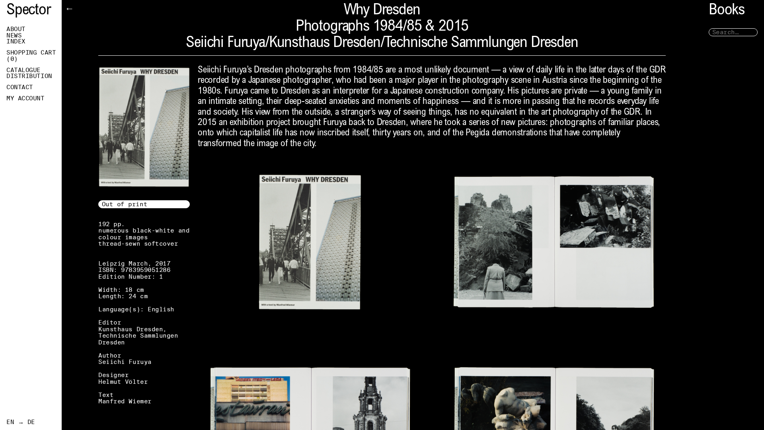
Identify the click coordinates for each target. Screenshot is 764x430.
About (15, 29)
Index (15, 41)
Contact (19, 87)
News (13, 35)
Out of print (125, 204)
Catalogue (23, 70)
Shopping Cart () (31, 55)
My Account (25, 98)
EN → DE (20, 422)
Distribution (29, 76)
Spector (28, 11)
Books (727, 11)
